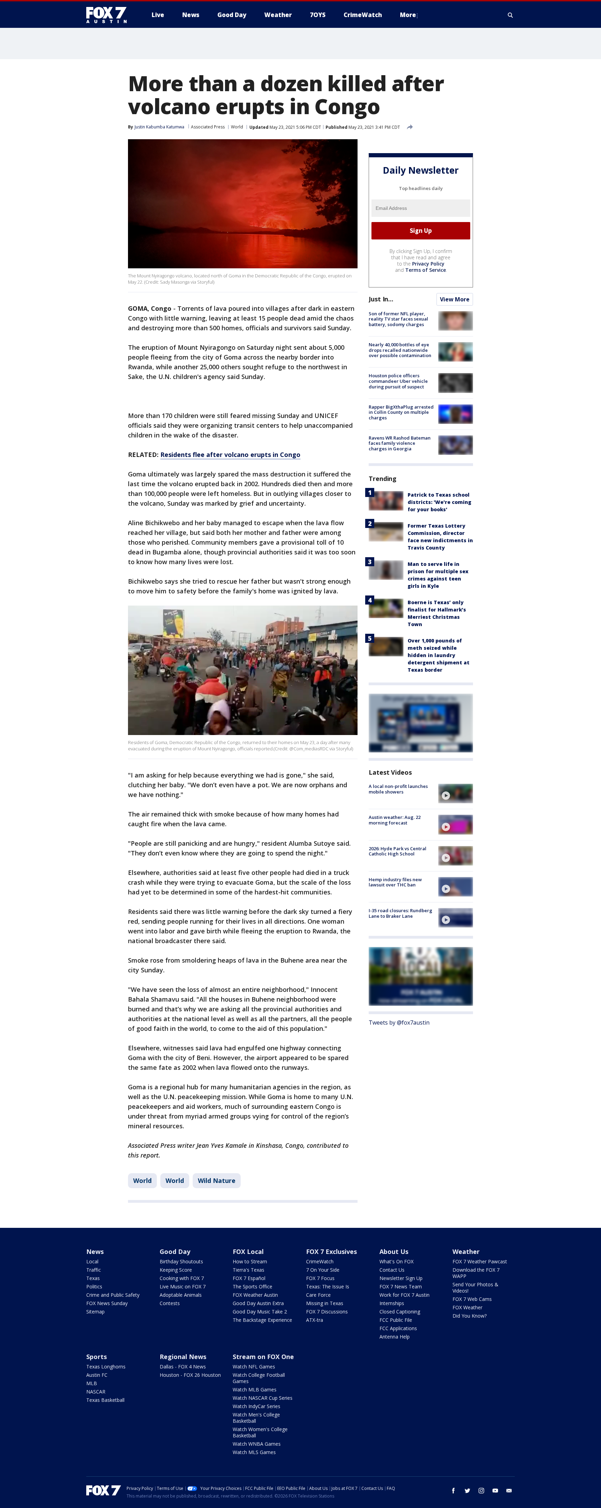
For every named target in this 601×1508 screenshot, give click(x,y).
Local (92, 1261)
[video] (455, 793)
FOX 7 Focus (320, 1278)
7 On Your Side (322, 1269)
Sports (96, 1356)
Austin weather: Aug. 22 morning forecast (394, 820)
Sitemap (95, 1311)
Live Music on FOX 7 (183, 1286)
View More (455, 299)
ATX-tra (314, 1320)
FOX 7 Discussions (327, 1311)
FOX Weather (467, 1307)
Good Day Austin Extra (258, 1303)
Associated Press (208, 127)
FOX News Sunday (107, 1303)
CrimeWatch (320, 1261)
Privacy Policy (428, 263)
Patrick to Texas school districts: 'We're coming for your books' (439, 502)
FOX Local (248, 1251)
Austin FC (96, 1375)
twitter (467, 1490)
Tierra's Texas (248, 1269)
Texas (93, 1278)
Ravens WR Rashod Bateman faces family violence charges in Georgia (400, 443)
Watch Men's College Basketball (256, 1417)
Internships (391, 1303)
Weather (466, 1251)
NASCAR (95, 1391)
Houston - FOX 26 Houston (190, 1375)
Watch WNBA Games (257, 1443)
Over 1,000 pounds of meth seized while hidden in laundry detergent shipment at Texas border (439, 655)
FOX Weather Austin (255, 1295)
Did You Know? (469, 1315)
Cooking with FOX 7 (182, 1278)
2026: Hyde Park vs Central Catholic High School (397, 851)
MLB (91, 1383)
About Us (393, 1251)
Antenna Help (394, 1336)
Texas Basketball (105, 1400)
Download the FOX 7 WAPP (475, 1272)
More (408, 15)
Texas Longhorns (106, 1366)
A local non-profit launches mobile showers (398, 789)
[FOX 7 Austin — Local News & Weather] (109, 15)
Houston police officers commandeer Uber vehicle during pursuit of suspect (398, 380)
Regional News (183, 1356)
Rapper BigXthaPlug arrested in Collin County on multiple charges (401, 412)
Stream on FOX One (263, 1356)
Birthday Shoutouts (181, 1261)
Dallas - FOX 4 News (183, 1366)
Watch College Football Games (259, 1378)
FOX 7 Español (249, 1278)
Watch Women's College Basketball (260, 1432)
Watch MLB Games (255, 1389)
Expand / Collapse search (510, 15)
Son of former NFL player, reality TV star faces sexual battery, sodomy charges (398, 318)
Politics (94, 1286)
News (95, 1251)
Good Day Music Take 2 (260, 1311)
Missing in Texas (324, 1303)
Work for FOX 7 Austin (404, 1295)
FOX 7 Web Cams (472, 1299)
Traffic (93, 1269)
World (237, 127)
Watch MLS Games (254, 1452)
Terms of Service (425, 270)
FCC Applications (398, 1328)
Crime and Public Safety (112, 1295)
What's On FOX (396, 1261)
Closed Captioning (399, 1311)
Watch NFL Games (254, 1366)
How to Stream (250, 1261)
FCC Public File (395, 1320)
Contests (170, 1303)
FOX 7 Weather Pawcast (479, 1261)
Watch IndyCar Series (256, 1406)
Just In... (381, 299)
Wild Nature (216, 1180)
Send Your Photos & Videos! (475, 1287)
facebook (453, 1490)
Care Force (318, 1295)
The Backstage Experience (262, 1320)
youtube (495, 1490)
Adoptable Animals (181, 1295)
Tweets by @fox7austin (399, 1022)
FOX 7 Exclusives (331, 1251)
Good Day (175, 1251)
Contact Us (391, 1269)
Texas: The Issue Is (327, 1286)
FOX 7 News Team (400, 1286)
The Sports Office (252, 1286)
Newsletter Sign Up (401, 1278)
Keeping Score (176, 1269)
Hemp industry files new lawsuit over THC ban (395, 882)
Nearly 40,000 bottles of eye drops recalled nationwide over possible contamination (400, 349)
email (509, 1490)
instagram (481, 1490)
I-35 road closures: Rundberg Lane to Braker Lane (400, 913)
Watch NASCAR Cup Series (263, 1398)
